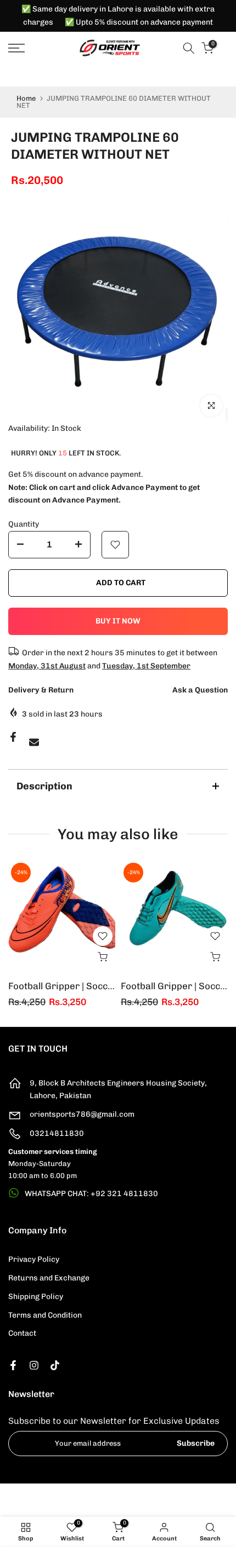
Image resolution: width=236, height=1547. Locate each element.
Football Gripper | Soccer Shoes (77, 985)
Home (26, 98)
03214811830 (57, 1133)
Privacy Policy (33, 1259)
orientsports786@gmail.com (82, 1114)
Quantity (23, 524)
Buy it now (118, 621)
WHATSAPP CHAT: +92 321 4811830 (91, 1193)
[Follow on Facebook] (13, 1365)
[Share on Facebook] (13, 737)
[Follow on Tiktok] (55, 1365)
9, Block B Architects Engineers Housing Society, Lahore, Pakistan (118, 1089)
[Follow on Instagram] (34, 1365)
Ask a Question (200, 690)
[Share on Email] (34, 742)
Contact (22, 1333)
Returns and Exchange (48, 1278)
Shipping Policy (35, 1296)
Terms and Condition (45, 1315)
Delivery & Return (41, 690)
